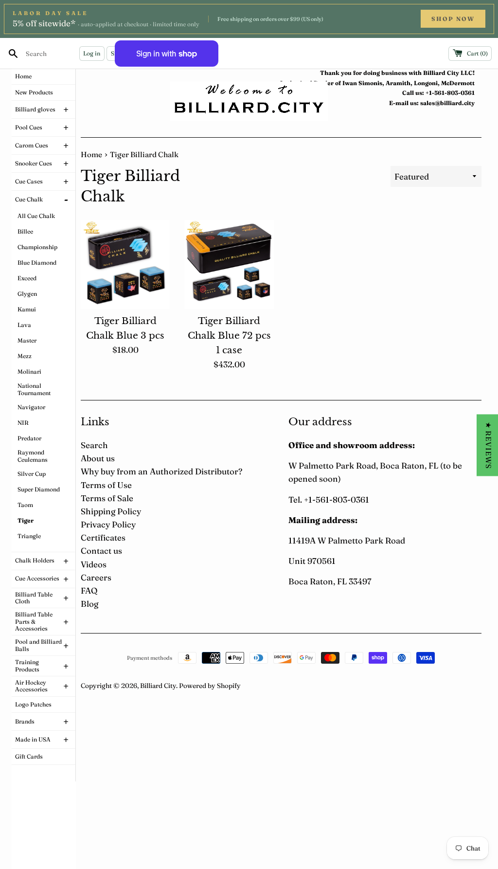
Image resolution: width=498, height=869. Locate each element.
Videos (94, 564)
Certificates (103, 537)
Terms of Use (106, 485)
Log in (91, 53)
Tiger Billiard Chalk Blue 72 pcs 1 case (229, 335)
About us (98, 458)
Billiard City (158, 685)
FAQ (89, 590)
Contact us (101, 550)
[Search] (13, 53)
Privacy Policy (108, 524)
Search (94, 445)
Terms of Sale (107, 498)
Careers (96, 577)
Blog (89, 603)
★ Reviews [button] (488, 445)
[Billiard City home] (249, 101)
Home (91, 154)
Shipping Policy (111, 511)
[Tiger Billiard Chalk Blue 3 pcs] (125, 264)
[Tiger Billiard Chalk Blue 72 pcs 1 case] (228, 264)
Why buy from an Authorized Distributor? (161, 471)
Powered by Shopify (210, 685)
